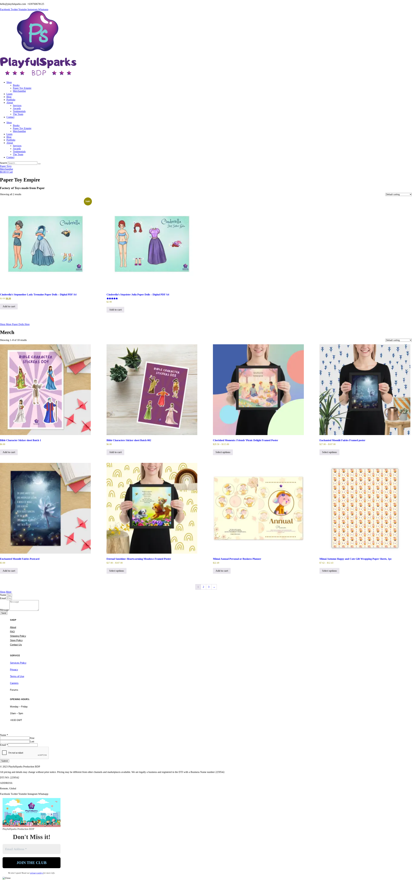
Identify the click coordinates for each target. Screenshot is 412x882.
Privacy (14, 669)
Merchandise (19, 91)
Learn (9, 94)
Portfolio (10, 99)
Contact (10, 117)
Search (3, 163)
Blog (8, 96)
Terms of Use (17, 676)
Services (17, 105)
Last (32, 741)
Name (3, 595)
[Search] (39, 163)
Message (4, 609)
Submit (4, 761)
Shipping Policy (18, 636)
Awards (17, 108)
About (9, 102)
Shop (9, 82)
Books (16, 85)
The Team (18, 114)
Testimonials (19, 111)
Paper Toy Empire (22, 88)
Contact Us (16, 644)
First (32, 738)
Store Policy (16, 640)
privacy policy (36, 873)
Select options (222, 452)
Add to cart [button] (9, 306)
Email (3, 598)
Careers (14, 683)
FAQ (12, 631)
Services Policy (18, 662)
